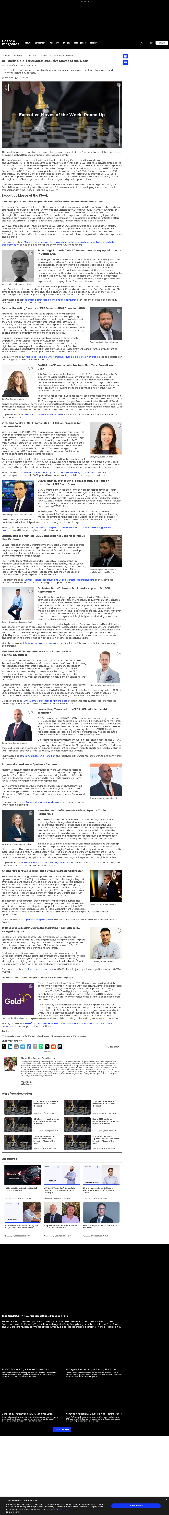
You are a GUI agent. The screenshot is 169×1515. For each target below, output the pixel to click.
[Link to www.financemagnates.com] (18, 1107)
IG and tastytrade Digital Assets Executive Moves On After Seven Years (98, 1190)
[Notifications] (151, 43)
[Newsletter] (125, 56)
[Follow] (47, 1048)
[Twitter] (4, 1046)
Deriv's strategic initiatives (39, 643)
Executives (17, 55)
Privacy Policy (64, 1509)
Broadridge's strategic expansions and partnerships (51, 299)
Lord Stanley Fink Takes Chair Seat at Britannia (100, 1226)
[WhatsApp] (41, 1046)
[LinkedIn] (10, 1046)
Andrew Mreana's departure (41, 802)
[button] (56, 1512)
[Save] (60, 1047)
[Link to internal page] (10, 1064)
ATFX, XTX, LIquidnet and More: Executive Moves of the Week (104, 1103)
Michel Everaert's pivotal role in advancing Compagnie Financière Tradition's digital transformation (58, 243)
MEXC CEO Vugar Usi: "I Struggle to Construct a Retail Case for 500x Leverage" (59, 1190)
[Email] (16, 1046)
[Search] (142, 43)
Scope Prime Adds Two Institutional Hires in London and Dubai (60, 1226)
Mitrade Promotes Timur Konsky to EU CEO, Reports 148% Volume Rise (21, 1226)
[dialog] (84, 1506)
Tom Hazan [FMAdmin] (33, 65)
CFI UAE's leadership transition (38, 755)
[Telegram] (22, 1046)
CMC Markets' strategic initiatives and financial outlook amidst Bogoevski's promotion (56, 529)
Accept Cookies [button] (135, 1506)
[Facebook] (29, 1046)
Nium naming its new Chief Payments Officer (48, 862)
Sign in (162, 42)
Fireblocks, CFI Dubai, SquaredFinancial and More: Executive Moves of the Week (105, 1139)
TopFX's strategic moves (37, 919)
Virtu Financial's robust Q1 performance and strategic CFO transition (61, 472)
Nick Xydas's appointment (39, 969)
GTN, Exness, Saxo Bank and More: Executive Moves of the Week (46, 1121)
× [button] (166, 1499)
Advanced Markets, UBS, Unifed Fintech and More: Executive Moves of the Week (45, 1139)
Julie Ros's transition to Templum (42, 414)
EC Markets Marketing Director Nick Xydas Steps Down (20, 1189)
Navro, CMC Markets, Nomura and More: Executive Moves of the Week (105, 1121)
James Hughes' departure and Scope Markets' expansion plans (59, 579)
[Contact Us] (125, 62)
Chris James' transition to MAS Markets (45, 700)
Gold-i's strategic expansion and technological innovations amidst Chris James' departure (57, 1025)
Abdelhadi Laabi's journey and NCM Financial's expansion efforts (61, 356)
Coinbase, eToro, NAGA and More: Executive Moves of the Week (46, 1103)
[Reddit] (53, 1046)
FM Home (6, 55)
